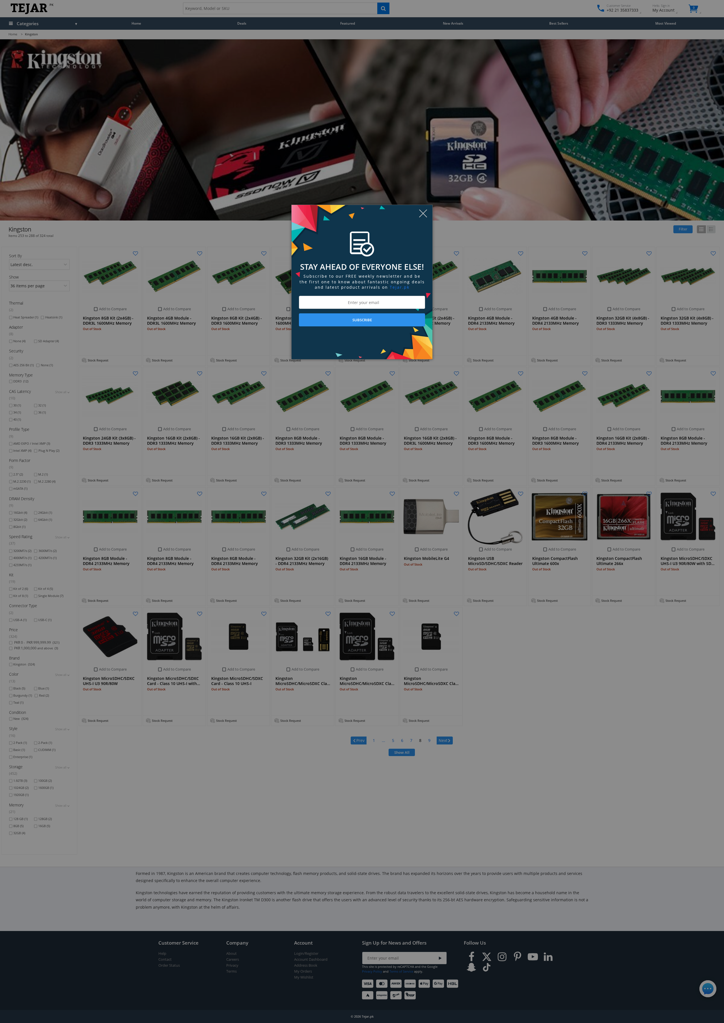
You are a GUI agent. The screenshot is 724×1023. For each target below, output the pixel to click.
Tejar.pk (400, 287)
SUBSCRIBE (362, 319)
